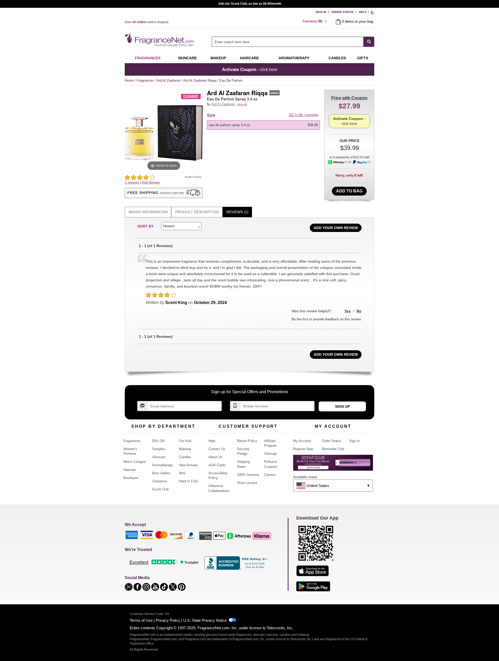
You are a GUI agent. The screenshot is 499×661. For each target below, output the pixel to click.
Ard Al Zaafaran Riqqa (200, 80)
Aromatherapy (162, 465)
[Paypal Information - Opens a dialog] (361, 162)
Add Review (151, 182)
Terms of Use (141, 620)
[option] (263, 125)
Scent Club (160, 489)
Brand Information (148, 212)
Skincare (187, 58)
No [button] (359, 311)
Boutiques (131, 478)
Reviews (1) (237, 212)
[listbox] (264, 125)
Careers (270, 475)
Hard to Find (188, 481)
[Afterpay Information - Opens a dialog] (337, 162)
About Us (215, 457)
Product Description (197, 212)
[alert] (315, 21)
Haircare (249, 58)
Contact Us (216, 449)
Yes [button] (347, 311)
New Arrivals (188, 465)
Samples (158, 449)
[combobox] (293, 42)
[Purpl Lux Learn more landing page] (333, 464)
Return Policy (247, 441)
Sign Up (342, 406)
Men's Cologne (134, 462)
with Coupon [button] (349, 98)
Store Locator (247, 483)
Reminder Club (333, 449)
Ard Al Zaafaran (169, 80)
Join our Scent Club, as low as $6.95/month (249, 3)
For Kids (185, 441)
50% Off (158, 441)
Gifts (362, 58)
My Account (302, 441)
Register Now (303, 449)
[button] (164, 193)
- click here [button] (249, 69)
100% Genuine (248, 475)
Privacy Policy (168, 620)
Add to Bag (349, 191)
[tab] (148, 212)
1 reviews (132, 182)
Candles (185, 457)
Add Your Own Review (336, 228)
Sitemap (270, 454)
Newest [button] (168, 226)
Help (362, 12)
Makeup (218, 58)
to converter (303, 115)
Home (129, 80)
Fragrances (147, 58)
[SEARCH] (369, 42)
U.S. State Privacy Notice (205, 620)
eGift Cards (217, 465)
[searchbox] (288, 42)
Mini (182, 473)
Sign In (321, 12)
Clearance (159, 481)
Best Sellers (161, 473)
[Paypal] (191, 535)
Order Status (342, 12)
